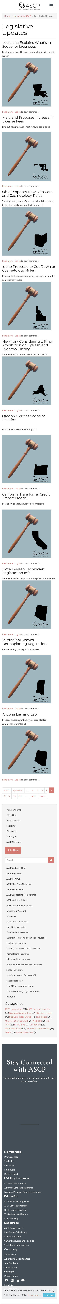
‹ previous (18, 790)
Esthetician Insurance (15, 1183)
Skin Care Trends (44, 1012)
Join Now (13, 850)
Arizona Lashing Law (20, 714)
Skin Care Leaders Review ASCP (21, 975)
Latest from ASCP (22, 16)
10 (14, 796)
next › (33, 796)
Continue (49, 1295)
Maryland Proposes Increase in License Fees (28, 119)
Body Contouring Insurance (19, 905)
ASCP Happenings (13, 1009)
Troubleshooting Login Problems (22, 991)
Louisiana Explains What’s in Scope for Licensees (26, 44)
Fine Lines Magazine (16, 927)
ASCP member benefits (38, 1009)
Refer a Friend (11, 1174)
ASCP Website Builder (16, 900)
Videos (8, 1032)
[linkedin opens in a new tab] (12, 1280)
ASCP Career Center (13, 1228)
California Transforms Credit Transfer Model (26, 496)
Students (10, 825)
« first (7, 790)
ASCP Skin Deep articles (38, 1028)
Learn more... (34, 1295)
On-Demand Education (15, 1210)
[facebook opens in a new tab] (7, 1280)
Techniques (41, 1016)
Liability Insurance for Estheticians (23, 948)
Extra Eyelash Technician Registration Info (23, 571)
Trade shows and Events (16, 1214)
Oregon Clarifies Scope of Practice (23, 418)
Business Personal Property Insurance (23, 1192)
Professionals (13, 820)
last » (42, 796)
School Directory (14, 969)
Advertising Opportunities (17, 1258)
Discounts (11, 916)
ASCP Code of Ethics (16, 867)
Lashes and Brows (24, 1032)
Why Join (10, 996)
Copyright (9, 1271)
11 (20, 796)
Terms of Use (10, 1267)
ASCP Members (13, 841)
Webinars (37, 1020)
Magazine (16, 1201)
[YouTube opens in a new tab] (23, 1280)
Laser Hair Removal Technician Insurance (26, 937)
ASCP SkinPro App (15, 889)
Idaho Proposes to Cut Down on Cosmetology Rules (29, 268)
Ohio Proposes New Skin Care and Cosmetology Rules (27, 194)
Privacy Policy (11, 1276)
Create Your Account (16, 910)
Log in (18, 111)
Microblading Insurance (17, 953)
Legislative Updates (16, 943)
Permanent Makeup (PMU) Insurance (24, 964)
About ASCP (10, 1254)
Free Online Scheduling (15, 1232)
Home (7, 16)
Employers (11, 836)
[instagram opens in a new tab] (18, 1280)
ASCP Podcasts (13, 873)
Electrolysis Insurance (17, 921)
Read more (7, 111)
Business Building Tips (20, 1012)
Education (11, 815)
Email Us (8, 1285)
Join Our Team (11, 1263)
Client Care (35, 1024)
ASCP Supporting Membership (21, 894)
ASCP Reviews (13, 878)
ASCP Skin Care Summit (16, 1020)
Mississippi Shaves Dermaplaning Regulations (25, 642)
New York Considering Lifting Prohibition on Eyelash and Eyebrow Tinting (27, 345)
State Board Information (16, 1245)
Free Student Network (17, 932)
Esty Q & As (19, 1024)
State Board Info (14, 980)
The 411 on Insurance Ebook (20, 985)
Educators (11, 831)
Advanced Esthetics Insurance (18, 1187)
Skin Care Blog (11, 1218)
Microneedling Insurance (18, 959)
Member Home (13, 809)
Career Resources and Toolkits (19, 1240)
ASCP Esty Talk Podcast (15, 1205)
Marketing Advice (13, 1028)
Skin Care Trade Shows (20, 1016)
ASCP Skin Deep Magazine (19, 884)
